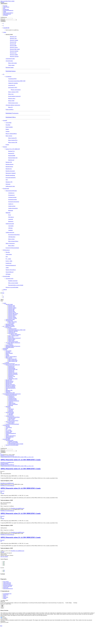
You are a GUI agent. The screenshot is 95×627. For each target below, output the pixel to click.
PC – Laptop (8, 258)
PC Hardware (8, 76)
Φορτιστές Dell (13, 42)
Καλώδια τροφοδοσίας (10, 175)
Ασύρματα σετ (11, 192)
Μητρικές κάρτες (11, 98)
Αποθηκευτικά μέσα (10, 232)
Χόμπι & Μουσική (7, 13)
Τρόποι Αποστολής (7, 582)
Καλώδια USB (9, 162)
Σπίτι (4, 8)
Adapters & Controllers (13, 83)
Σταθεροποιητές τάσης (10, 186)
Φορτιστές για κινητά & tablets (12, 287)
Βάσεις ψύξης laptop (12, 63)
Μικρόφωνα (10, 221)
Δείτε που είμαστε (4, 556)
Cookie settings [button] (68, 602)
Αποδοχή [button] (75, 602)
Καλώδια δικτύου (9, 166)
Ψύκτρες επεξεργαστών (16, 89)
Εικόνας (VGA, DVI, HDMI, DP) (13, 149)
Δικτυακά (5, 120)
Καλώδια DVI (11, 153)
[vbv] (4, 570)
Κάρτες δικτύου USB (12, 142)
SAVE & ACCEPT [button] (4, 622)
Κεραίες (7, 144)
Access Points (8, 122)
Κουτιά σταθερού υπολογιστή (14, 96)
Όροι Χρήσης (6, 581)
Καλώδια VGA (11, 151)
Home (2, 454)
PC (3, 74)
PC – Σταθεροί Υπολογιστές (9, 326)
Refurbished (5, 348)
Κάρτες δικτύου (9, 135)
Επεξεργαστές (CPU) (12, 87)
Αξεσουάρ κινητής (9, 278)
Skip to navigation (4, 1)
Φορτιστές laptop (9, 34)
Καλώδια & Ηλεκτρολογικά (9, 363)
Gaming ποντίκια (11, 206)
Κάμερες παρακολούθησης (11, 133)
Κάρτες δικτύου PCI (12, 138)
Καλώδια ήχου (9, 168)
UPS (7, 179)
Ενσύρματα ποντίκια (12, 199)
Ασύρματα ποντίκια (12, 197)
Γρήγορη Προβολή (4, 463)
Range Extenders (9, 127)
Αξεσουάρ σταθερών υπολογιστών (13, 105)
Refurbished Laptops (10, 325)
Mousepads (10, 210)
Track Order (5, 597)
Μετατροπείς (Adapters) (11, 173)
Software (5, 289)
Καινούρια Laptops (10, 67)
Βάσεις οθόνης (11, 245)
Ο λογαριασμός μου (7, 593)
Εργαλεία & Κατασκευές (8, 10)
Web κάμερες (11, 217)
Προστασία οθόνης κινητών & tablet (15, 285)
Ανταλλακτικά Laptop (10, 58)
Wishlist (4, 598)
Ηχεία (9, 214)
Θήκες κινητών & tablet (13, 282)
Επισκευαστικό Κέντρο (8, 588)
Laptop (4, 32)
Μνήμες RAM (11, 100)
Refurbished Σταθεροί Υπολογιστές (13, 346)
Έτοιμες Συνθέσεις (9, 109)
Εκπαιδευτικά (6, 9)
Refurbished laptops (11, 71)
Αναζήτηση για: (4, 17)
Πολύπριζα (8, 184)
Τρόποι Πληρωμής (7, 583)
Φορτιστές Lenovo (14, 47)
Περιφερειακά (6, 188)
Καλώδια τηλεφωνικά (10, 170)
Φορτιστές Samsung (14, 51)
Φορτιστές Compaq (14, 40)
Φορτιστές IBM (13, 45)
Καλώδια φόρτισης (9, 164)
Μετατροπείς (11, 375)
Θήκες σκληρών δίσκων (13, 241)
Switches (7, 131)
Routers (7, 129)
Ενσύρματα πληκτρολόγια (13, 201)
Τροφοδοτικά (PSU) (12, 78)
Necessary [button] (3, 616)
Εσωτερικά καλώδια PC (11, 177)
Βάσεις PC (10, 107)
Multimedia (8, 212)
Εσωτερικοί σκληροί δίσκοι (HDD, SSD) (16, 80)
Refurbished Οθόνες (11, 117)
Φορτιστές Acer (13, 36)
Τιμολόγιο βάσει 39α (7, 586)
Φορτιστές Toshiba (14, 54)
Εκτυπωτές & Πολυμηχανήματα (12, 247)
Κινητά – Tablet (9, 261)
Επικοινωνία (5, 587)
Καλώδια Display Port (12, 157)
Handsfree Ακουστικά (12, 280)
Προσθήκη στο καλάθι (5, 462)
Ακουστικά (10, 219)
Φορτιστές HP (13, 43)
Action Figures (6, 6)
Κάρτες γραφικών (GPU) (13, 91)
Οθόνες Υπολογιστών (10, 243)
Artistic (4, 11)
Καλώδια (5, 146)
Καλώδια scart (11, 159)
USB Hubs (10, 414)
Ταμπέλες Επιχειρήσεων (8, 12)
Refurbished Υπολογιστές (12, 113)
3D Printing (5, 15)
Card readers (10, 225)
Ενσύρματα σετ (11, 195)
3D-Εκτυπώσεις (6, 250)
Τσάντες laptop (11, 65)
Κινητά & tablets (6, 276)
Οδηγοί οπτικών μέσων (13, 102)
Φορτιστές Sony (13, 52)
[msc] (4, 571)
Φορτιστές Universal (14, 56)
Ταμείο (4, 595)
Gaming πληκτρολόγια (13, 208)
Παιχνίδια (5, 5)
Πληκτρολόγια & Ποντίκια (11, 190)
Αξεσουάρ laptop (9, 60)
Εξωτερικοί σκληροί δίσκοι (14, 234)
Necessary (4, 617)
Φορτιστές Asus (13, 38)
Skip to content (11, 1)
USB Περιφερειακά (10, 223)
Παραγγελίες (5, 594)
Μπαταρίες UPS (9, 181)
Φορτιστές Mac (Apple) (15, 49)
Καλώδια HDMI (11, 155)
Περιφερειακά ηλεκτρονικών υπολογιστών (12, 393)
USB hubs (10, 228)
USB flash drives (11, 236)
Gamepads (10, 230)
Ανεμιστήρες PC (11, 85)
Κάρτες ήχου (11, 94)
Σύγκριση (12, 462)
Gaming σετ (10, 203)
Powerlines (8, 124)
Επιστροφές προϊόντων (8, 585)
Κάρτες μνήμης (11, 239)
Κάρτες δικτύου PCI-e (12, 140)
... (3, 290)
